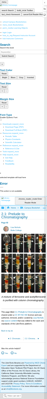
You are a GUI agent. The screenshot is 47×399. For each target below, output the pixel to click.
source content (10, 321)
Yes (6, 353)
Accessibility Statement (10, 386)
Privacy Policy (19, 384)
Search (5, 396)
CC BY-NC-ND (21, 315)
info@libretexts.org (13, 389)
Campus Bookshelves (33, 208)
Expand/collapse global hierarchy (4, 207)
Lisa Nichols (15, 227)
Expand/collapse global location (44, 207)
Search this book (7, 48)
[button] (9, 161)
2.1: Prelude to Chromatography (28, 312)
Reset (4, 74)
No (15, 353)
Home (13, 208)
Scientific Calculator (13, 142)
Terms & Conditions (34, 384)
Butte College (16, 230)
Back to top (6, 331)
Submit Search (8, 56)
